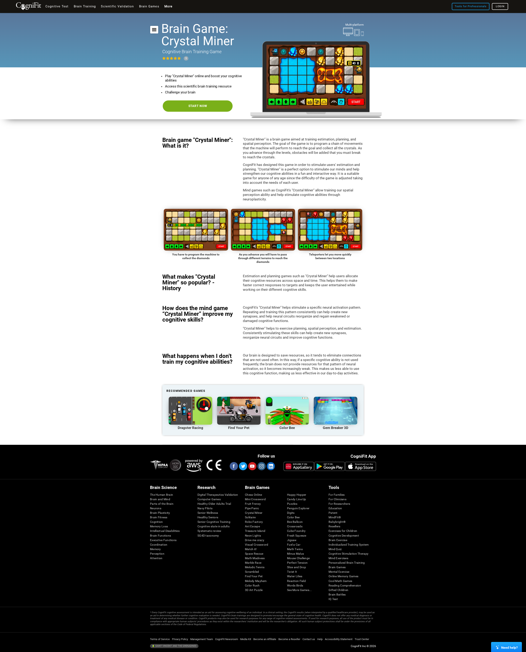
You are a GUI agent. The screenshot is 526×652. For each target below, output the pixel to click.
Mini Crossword (255, 499)
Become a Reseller (289, 639)
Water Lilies (294, 576)
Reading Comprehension (345, 585)
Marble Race (253, 562)
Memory (155, 549)
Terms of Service (160, 639)
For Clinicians (337, 499)
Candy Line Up (296, 499)
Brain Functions (160, 535)
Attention (156, 558)
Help (320, 639)
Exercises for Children (343, 530)
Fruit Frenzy (253, 503)
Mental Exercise (339, 571)
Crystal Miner (254, 512)
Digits (291, 512)
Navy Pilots (204, 508)
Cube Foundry (296, 530)
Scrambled (252, 571)
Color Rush (252, 585)
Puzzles (292, 503)
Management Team (201, 639)
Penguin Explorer (298, 508)
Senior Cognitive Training (213, 521)
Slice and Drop (296, 567)
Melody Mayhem (256, 581)
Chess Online (253, 494)
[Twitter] (243, 466)
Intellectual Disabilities (165, 530)
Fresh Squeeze (296, 535)
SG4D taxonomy (208, 535)
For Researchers (339, 503)
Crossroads (294, 526)
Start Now (197, 106)
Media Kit (245, 639)
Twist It (292, 571)
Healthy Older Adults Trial (214, 503)
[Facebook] (233, 466)
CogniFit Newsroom (226, 639)
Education (335, 508)
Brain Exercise (338, 540)
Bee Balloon (295, 521)
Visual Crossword (256, 544)
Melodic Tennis (254, 567)
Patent (333, 512)
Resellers (334, 526)
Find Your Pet (254, 576)
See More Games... (299, 590)
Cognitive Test (57, 6)
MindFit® (335, 517)
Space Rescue (254, 553)
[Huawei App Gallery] (299, 466)
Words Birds (295, 585)
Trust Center (362, 639)
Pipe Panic (252, 508)
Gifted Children (338, 590)
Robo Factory (254, 521)
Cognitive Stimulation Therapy (348, 553)
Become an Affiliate (264, 639)
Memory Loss (159, 526)
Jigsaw (292, 540)
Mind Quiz (335, 549)
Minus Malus (295, 553)
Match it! (251, 549)
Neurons (155, 508)
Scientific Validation (117, 6)
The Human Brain (161, 494)
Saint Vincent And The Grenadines (175, 646)
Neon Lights (253, 535)
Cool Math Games (340, 581)
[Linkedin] (270, 466)
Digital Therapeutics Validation (217, 494)
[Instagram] (261, 466)
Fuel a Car (293, 544)
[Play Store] (329, 466)
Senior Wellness (207, 512)
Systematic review (209, 530)
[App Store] (360, 466)
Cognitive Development (344, 535)
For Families (337, 494)
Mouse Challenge (298, 558)
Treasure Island (255, 530)
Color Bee (293, 517)
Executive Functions (163, 540)
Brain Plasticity (160, 512)
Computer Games (209, 499)
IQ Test (333, 599)
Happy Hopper (296, 494)
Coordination (158, 544)
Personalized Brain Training (347, 562)
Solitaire (250, 517)
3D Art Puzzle (254, 590)
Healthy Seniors (207, 517)
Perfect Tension (297, 562)
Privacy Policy (180, 639)
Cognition (156, 521)
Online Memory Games (343, 576)
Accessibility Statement (338, 639)
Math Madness (255, 558)
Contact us (308, 639)
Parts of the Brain (161, 503)
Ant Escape (252, 526)
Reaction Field (296, 581)
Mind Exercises (338, 558)
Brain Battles (337, 594)
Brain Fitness (158, 517)
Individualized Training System (349, 544)
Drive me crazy (254, 540)
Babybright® (337, 521)
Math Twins (295, 549)
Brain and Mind (160, 499)
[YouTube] (252, 466)
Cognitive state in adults (213, 526)
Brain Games (337, 567)
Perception (157, 553)
